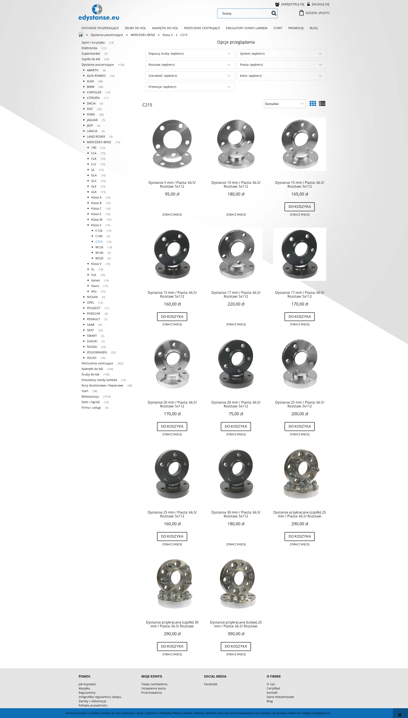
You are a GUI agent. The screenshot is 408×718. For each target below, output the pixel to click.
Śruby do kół (90, 374)
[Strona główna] (99, 12)
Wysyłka (84, 688)
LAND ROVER (96, 136)
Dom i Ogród (91, 402)
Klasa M (96, 219)
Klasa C (96, 208)
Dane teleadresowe (280, 697)
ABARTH (92, 70)
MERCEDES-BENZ (99, 142)
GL (93, 170)
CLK (93, 159)
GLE (93, 186)
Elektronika (89, 48)
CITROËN (93, 98)
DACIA (91, 103)
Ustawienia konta (153, 688)
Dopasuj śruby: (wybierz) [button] (166, 53)
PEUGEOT (93, 308)
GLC (94, 181)
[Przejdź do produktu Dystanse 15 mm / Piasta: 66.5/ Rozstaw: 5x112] (299, 147)
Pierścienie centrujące (97, 363)
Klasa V (96, 264)
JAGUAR (92, 120)
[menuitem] (100, 28)
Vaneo (95, 280)
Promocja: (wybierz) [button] (162, 87)
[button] (172, 214)
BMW (90, 87)
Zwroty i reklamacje (92, 701)
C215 (98, 242)
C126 (98, 230)
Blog (270, 701)
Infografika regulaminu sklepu (100, 697)
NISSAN (92, 297)
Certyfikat (273, 688)
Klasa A (96, 197)
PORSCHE (93, 313)
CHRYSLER (94, 92)
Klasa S (96, 225)
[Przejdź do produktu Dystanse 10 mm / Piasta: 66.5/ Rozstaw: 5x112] (235, 147)
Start (85, 391)
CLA (93, 153)
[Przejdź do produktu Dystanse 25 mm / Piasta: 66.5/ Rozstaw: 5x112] (299, 367)
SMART (92, 336)
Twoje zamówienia (154, 684)
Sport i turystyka (93, 42)
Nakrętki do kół (92, 369)
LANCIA (92, 131)
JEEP (90, 125)
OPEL (90, 302)
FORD (91, 114)
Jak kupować (87, 684)
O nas (271, 684)
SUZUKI (92, 341)
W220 (99, 258)
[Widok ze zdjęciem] (313, 103)
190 (93, 148)
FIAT (90, 109)
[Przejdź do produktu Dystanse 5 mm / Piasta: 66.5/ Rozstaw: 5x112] (172, 147)
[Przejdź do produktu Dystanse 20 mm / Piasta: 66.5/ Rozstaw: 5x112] (172, 367)
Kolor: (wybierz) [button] (251, 76)
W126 (99, 247)
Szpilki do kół (91, 59)
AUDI (90, 81)
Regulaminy (87, 693)
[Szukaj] (274, 13)
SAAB (90, 325)
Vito (93, 291)
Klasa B (96, 203)
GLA (94, 175)
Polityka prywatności (93, 705)
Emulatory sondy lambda (99, 380)
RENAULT (93, 319)
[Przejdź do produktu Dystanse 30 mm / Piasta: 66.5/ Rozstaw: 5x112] (235, 477)
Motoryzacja (90, 396)
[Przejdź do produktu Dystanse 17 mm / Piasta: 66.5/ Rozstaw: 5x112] (235, 257)
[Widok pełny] (322, 103)
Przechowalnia (151, 693)
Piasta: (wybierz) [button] (251, 65)
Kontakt (272, 693)
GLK (94, 192)
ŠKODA (92, 347)
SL (92, 269)
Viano (95, 286)
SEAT (90, 330)
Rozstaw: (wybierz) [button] (162, 65)
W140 (99, 253)
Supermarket (91, 53)
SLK (93, 275)
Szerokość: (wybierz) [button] (163, 76)
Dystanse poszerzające (98, 65)
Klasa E (96, 214)
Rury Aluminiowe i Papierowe (102, 385)
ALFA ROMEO (96, 76)
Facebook (210, 684)
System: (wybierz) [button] (252, 53)
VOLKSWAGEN (97, 352)
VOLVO (91, 358)
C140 (98, 236)
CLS (93, 164)
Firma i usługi (91, 407)
